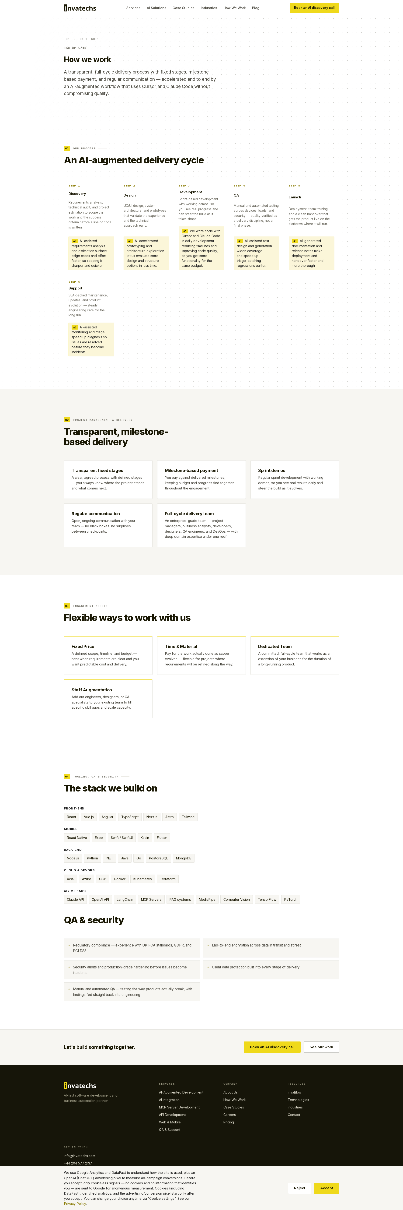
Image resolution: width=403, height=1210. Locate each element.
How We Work (234, 8)
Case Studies (184, 8)
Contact (294, 1115)
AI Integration (169, 1100)
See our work (321, 1047)
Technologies (298, 1100)
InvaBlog (294, 1092)
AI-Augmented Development (181, 1092)
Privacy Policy (75, 1204)
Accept (326, 1188)
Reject (299, 1188)
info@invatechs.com (79, 1156)
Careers (229, 1115)
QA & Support (169, 1130)
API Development (172, 1115)
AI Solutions (156, 8)
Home (68, 39)
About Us (230, 1092)
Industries (209, 8)
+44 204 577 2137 (78, 1163)
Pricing (228, 1122)
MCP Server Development (179, 1107)
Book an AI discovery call (314, 8)
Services (133, 8)
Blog (255, 8)
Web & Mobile (170, 1122)
